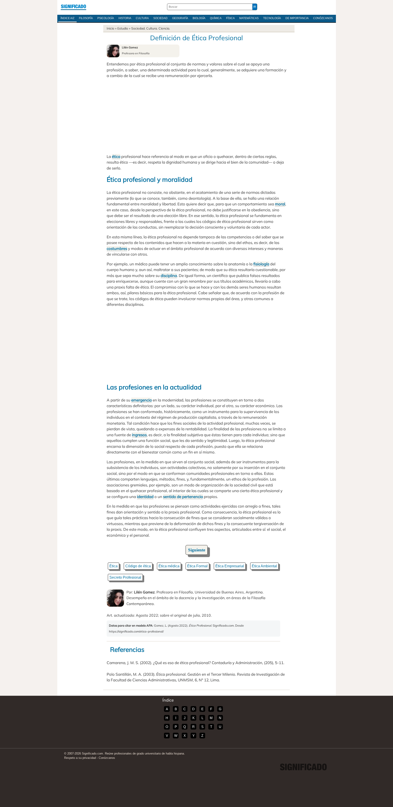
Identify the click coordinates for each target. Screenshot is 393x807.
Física (230, 18)
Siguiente (196, 550)
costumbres (117, 248)
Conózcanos (323, 18)
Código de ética (138, 566)
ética (116, 156)
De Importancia (297, 18)
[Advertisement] (196, 116)
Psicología (105, 18)
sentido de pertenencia (183, 496)
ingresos (139, 434)
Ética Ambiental (264, 566)
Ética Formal (197, 566)
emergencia (141, 400)
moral (280, 204)
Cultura (142, 18)
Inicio (110, 28)
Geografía (180, 18)
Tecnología (272, 18)
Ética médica (169, 566)
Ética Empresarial (229, 566)
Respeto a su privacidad (80, 758)
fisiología (261, 264)
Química (216, 18)
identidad (145, 496)
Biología (199, 18)
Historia (124, 18)
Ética (113, 566)
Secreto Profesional (125, 577)
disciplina (169, 275)
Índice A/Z (67, 18)
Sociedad (160, 18)
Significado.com (73, 7)
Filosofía (86, 18)
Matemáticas (249, 18)
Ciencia (164, 28)
